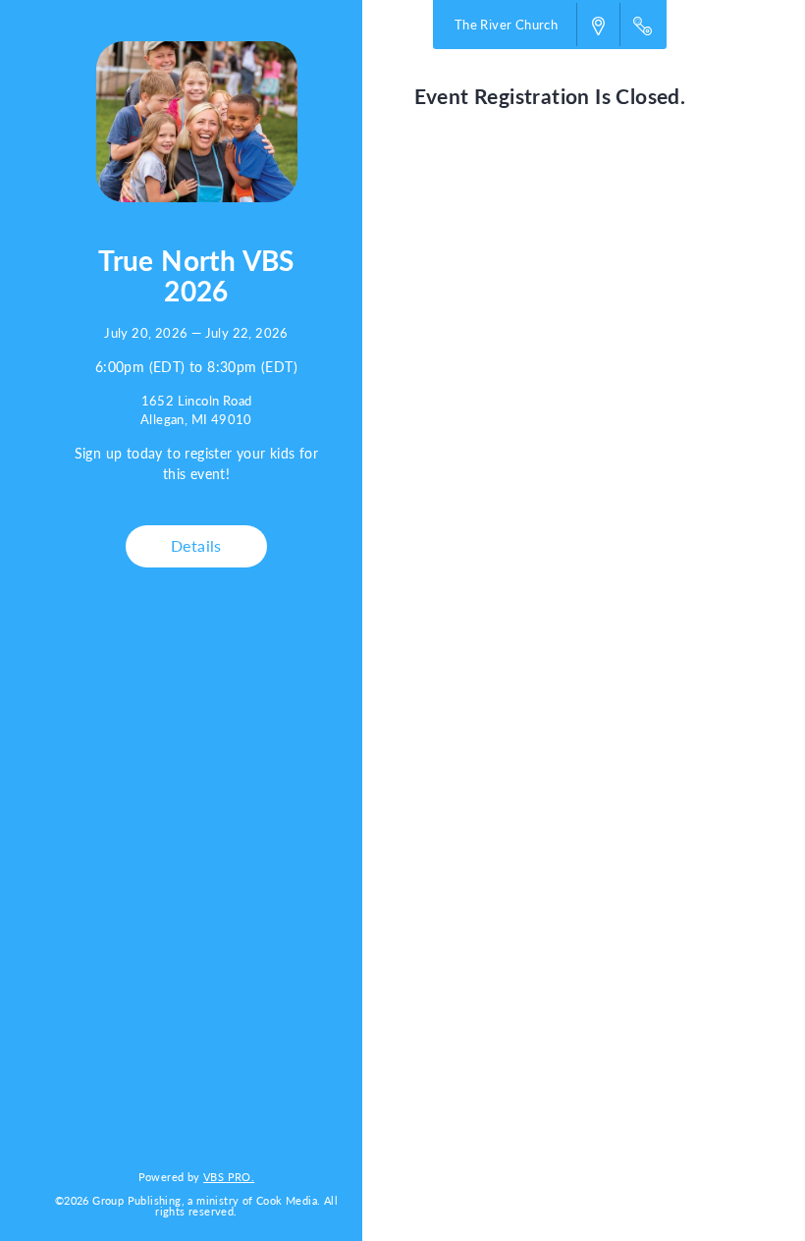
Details (196, 546)
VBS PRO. (228, 1176)
